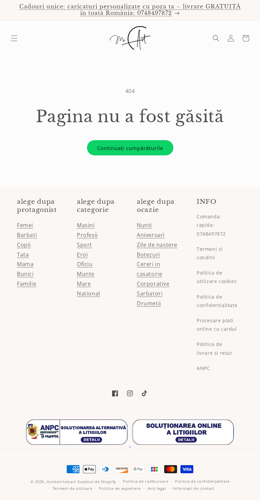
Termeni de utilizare (72, 488)
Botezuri (148, 254)
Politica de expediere (120, 488)
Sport (84, 244)
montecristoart (61, 481)
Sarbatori (149, 293)
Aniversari (151, 235)
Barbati (27, 235)
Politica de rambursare (145, 481)
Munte (85, 274)
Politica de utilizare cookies (217, 276)
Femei (25, 225)
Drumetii (149, 303)
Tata (23, 254)
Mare (84, 283)
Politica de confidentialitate (217, 301)
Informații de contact (193, 488)
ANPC (203, 368)
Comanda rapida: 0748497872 (211, 225)
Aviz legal (157, 488)
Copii (24, 244)
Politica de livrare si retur (215, 348)
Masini (86, 225)
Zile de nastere (157, 244)
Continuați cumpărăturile (130, 148)
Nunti (144, 225)
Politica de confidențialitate (202, 481)
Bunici (25, 274)
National (88, 293)
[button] (14, 38)
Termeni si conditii (210, 253)
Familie (26, 283)
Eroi (82, 254)
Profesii (87, 235)
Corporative (153, 283)
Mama (25, 264)
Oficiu (85, 264)
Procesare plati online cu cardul (217, 324)
